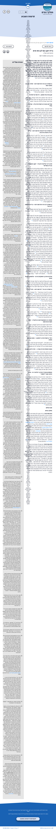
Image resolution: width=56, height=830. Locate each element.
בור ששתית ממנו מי (16, 507)
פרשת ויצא (49, 43)
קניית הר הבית (14, 287)
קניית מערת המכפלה (8, 284)
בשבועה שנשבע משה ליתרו (15, 673)
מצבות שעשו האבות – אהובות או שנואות (12, 207)
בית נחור (7, 144)
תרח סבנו (6, 142)
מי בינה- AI (22, 12)
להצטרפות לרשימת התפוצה (28, 819)
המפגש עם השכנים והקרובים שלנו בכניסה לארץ (12, 362)
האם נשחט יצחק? (12, 171)
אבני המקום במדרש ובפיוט (10, 174)
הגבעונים (38, 431)
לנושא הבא (9, 46)
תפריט (28, 4)
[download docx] (7, 51)
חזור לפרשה (48, 46)
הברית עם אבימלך (9, 285)
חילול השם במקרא (47, 427)
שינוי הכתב (11, 793)
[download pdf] (4, 51)
